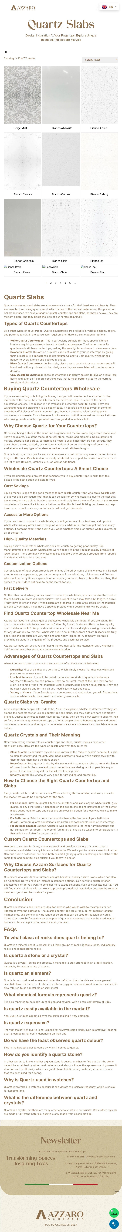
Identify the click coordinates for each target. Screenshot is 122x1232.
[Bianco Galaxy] (99, 189)
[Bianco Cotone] (60, 189)
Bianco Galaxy (99, 194)
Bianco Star (97, 272)
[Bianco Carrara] (22, 189)
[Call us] (114, 1224)
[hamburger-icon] (116, 1191)
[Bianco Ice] (99, 255)
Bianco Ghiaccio (24, 261)
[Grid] (5, 52)
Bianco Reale (22, 272)
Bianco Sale (59, 272)
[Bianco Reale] (12, 267)
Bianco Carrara (23, 194)
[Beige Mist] (22, 122)
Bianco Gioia (60, 261)
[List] (11, 52)
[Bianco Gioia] (60, 255)
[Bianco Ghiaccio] (22, 255)
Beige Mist (20, 128)
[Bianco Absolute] (60, 122)
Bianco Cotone (61, 194)
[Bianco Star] (88, 267)
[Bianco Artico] (99, 122)
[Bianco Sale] (50, 267)
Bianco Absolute (62, 128)
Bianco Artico (98, 128)
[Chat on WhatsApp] (114, 1213)
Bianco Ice (96, 261)
